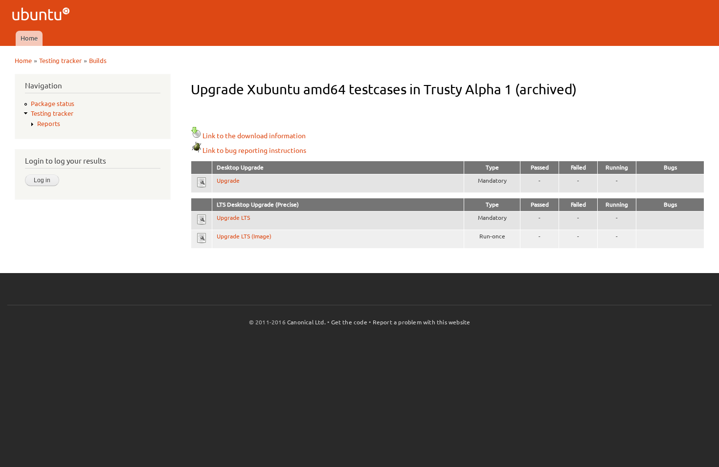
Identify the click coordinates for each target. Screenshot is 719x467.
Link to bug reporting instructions (254, 150)
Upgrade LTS (233, 217)
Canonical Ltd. (306, 322)
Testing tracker (60, 60)
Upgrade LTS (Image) (244, 236)
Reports (48, 123)
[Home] (42, 15)
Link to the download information (254, 136)
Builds (98, 60)
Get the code (349, 322)
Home (29, 38)
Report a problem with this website (422, 322)
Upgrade (228, 180)
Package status (52, 103)
